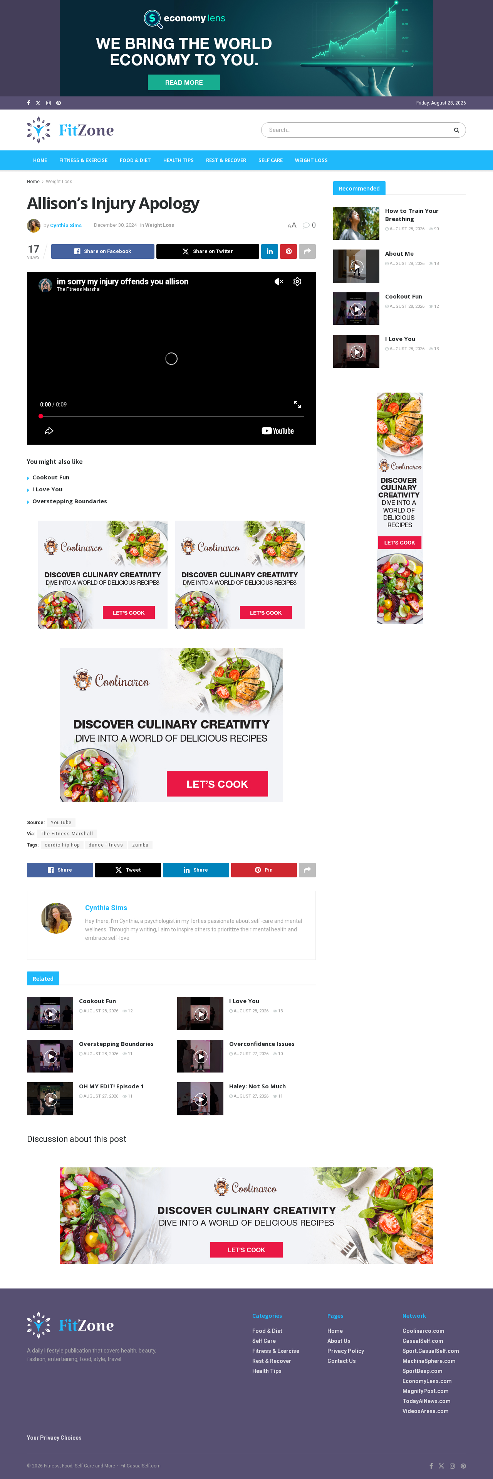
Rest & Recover (226, 160)
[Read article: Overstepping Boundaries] (50, 1056)
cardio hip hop (62, 845)
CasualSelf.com (422, 1341)
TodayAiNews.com (426, 1401)
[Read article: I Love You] (200, 1013)
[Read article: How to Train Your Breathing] (356, 223)
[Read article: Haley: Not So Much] (200, 1098)
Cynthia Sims (66, 225)
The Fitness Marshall (67, 833)
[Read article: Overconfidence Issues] (200, 1056)
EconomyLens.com (427, 1381)
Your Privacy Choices (54, 1438)
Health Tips (178, 160)
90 (436, 228)
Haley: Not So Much (257, 1086)
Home (40, 160)
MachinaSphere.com (429, 1361)
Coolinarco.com (423, 1331)
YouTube (61, 822)
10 (280, 1053)
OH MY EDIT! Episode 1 (111, 1086)
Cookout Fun (50, 477)
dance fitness (106, 845)
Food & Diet (135, 160)
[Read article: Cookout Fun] (50, 1013)
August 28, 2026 (100, 1011)
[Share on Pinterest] (288, 251)
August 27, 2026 (250, 1053)
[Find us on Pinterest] (58, 103)
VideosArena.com (425, 1411)
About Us (338, 1341)
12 (129, 1011)
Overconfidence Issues (262, 1043)
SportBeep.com (422, 1371)
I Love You (47, 489)
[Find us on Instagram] (48, 103)
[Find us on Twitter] (38, 103)
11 (129, 1053)
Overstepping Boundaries (69, 501)
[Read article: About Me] (356, 266)
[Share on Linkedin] (269, 251)
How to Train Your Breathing (412, 215)
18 (436, 263)
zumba (140, 845)
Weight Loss (311, 160)
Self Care (270, 160)
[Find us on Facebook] (28, 103)
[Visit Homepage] (70, 129)
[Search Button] (458, 130)
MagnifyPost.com (425, 1391)
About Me (399, 253)
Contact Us (341, 1361)
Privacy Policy (345, 1351)
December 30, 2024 (115, 225)
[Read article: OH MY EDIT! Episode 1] (50, 1098)
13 (280, 1011)
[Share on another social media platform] (307, 251)
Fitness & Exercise (83, 160)
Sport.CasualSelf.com (430, 1351)
